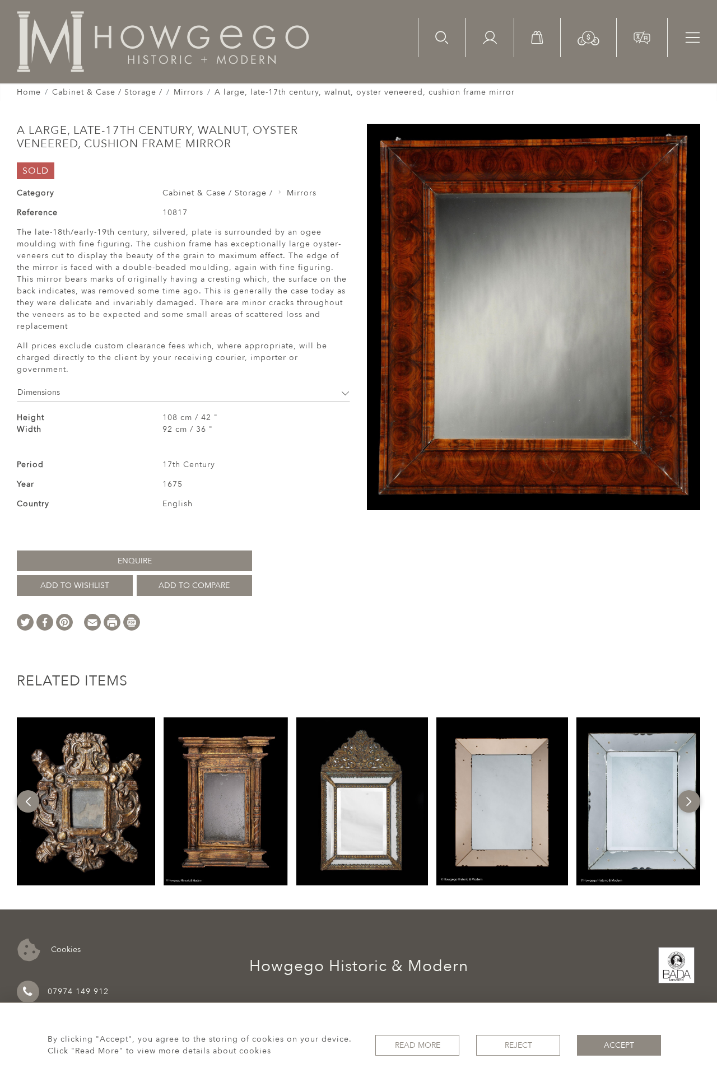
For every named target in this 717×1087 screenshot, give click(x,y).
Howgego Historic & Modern (358, 966)
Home (29, 92)
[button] (588, 37)
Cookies (65, 949)
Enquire (135, 561)
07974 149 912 (78, 991)
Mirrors (188, 92)
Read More (417, 1045)
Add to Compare (194, 585)
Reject (518, 1045)
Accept (619, 1045)
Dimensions (38, 392)
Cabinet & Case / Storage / (107, 92)
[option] (86, 801)
